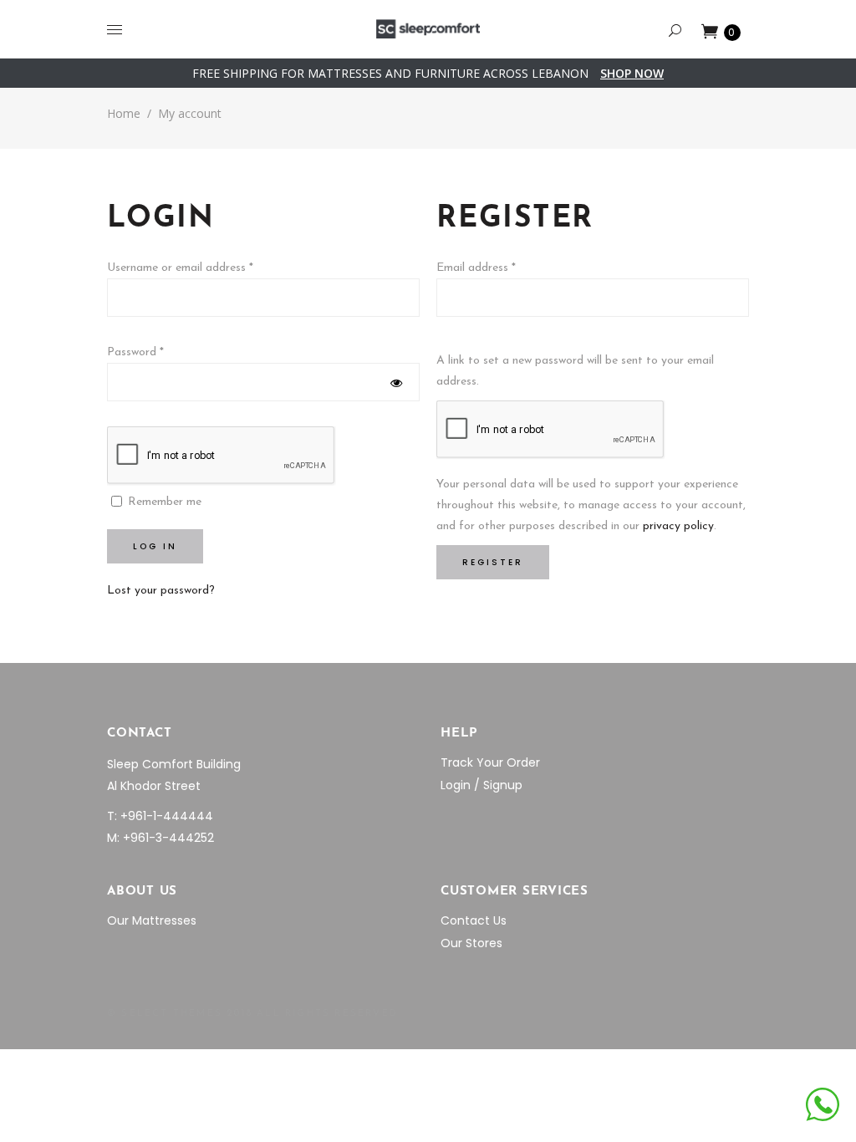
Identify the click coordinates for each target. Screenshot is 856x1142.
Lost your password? (161, 590)
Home (123, 113)
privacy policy (678, 526)
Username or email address (180, 268)
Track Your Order (490, 762)
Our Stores (471, 943)
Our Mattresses (151, 920)
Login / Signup (481, 785)
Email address (476, 268)
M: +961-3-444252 (160, 837)
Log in (155, 546)
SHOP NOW (632, 73)
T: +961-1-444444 (160, 816)
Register (492, 562)
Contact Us (474, 920)
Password (135, 352)
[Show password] (396, 383)
